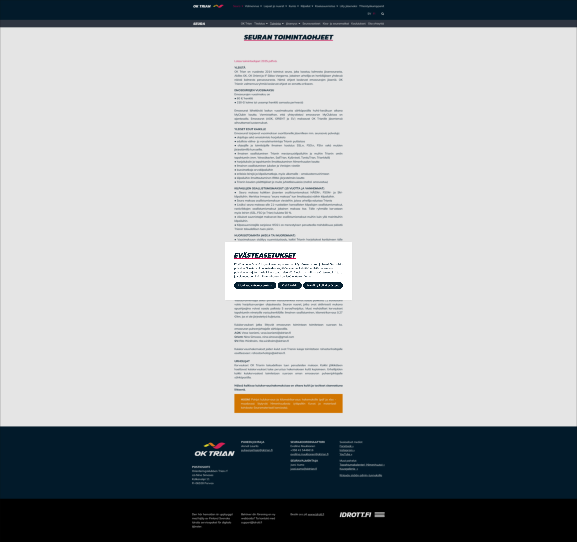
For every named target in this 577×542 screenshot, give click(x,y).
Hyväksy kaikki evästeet (323, 285)
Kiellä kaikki (290, 285)
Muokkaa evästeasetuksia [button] (255, 285)
